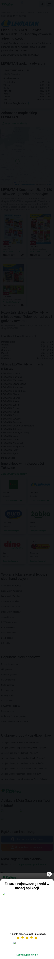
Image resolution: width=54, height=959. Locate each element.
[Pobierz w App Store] (27, 946)
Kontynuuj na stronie (27, 954)
